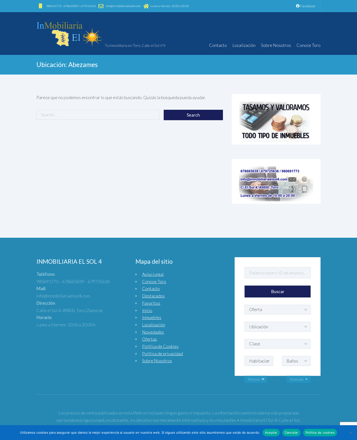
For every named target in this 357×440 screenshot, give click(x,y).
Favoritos (151, 303)
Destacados (153, 295)
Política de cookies (320, 432)
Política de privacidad (162, 353)
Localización (243, 45)
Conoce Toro (309, 45)
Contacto (218, 45)
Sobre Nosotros (276, 45)
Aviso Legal (153, 274)
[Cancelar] (350, 432)
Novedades (153, 332)
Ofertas (149, 339)
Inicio (147, 310)
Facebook (307, 6)
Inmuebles (151, 317)
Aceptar (271, 432)
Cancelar (291, 432)
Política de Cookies (160, 346)
